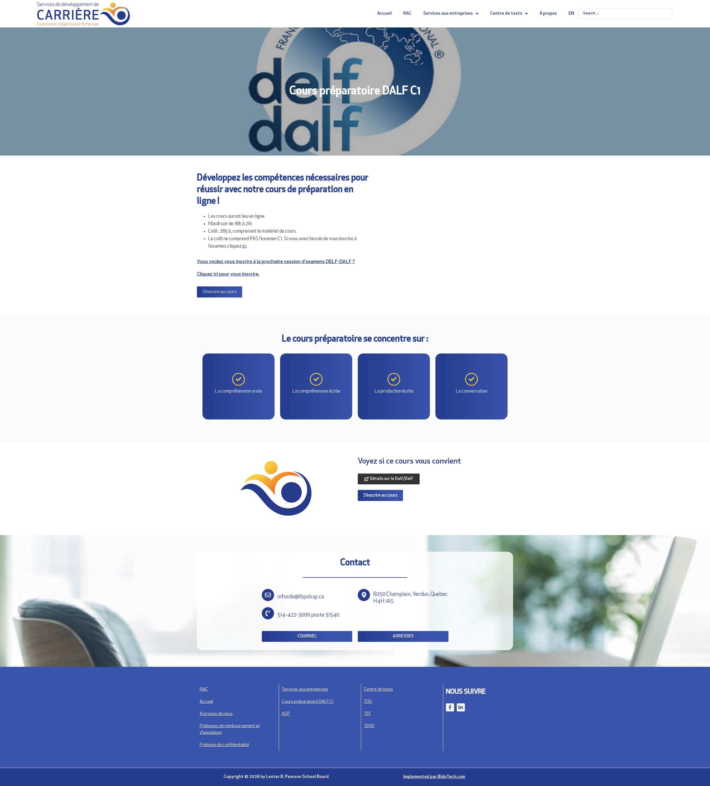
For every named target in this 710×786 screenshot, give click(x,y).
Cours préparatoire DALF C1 (308, 701)
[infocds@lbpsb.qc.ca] (268, 595)
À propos (548, 13)
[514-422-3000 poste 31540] (268, 613)
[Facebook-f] (450, 707)
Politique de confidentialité (224, 745)
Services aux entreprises (448, 13)
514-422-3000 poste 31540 (308, 615)
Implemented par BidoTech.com (434, 777)
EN (571, 13)
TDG (368, 701)
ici (244, 246)
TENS (369, 726)
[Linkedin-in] (461, 707)
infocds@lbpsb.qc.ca (300, 597)
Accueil (384, 13)
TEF (367, 714)
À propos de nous (216, 714)
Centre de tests (506, 13)
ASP (286, 714)
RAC (407, 13)
